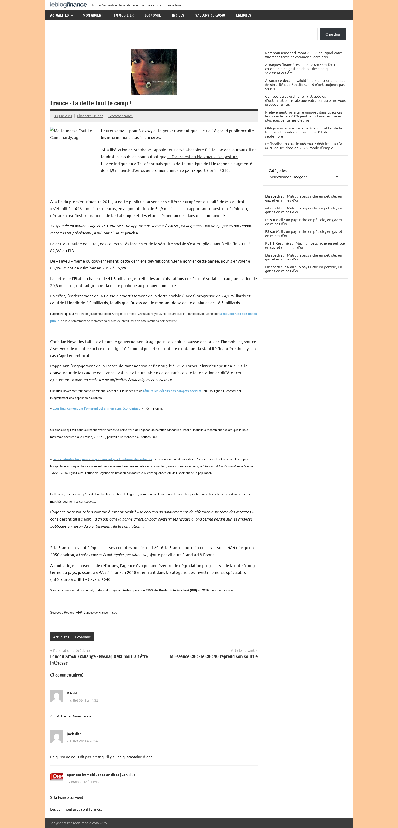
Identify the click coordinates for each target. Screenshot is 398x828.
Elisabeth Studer (90, 116)
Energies (243, 15)
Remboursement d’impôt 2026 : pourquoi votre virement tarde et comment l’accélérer (304, 54)
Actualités (59, 15)
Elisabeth (272, 255)
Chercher (332, 34)
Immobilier (124, 15)
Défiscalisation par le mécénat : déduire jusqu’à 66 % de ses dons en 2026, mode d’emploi (303, 145)
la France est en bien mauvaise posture (202, 156)
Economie (153, 15)
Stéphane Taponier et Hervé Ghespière (169, 149)
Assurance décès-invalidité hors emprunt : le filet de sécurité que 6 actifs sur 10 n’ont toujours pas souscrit (305, 84)
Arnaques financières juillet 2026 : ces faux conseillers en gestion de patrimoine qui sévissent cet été (300, 68)
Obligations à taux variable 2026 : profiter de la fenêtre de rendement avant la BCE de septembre (303, 132)
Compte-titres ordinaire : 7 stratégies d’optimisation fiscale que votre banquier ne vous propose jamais (305, 100)
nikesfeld (272, 207)
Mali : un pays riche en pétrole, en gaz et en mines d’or (303, 198)
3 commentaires (120, 116)
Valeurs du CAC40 (210, 15)
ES (267, 219)
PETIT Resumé (277, 243)
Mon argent (93, 15)
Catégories (278, 170)
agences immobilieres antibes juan (97, 774)
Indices (178, 15)
